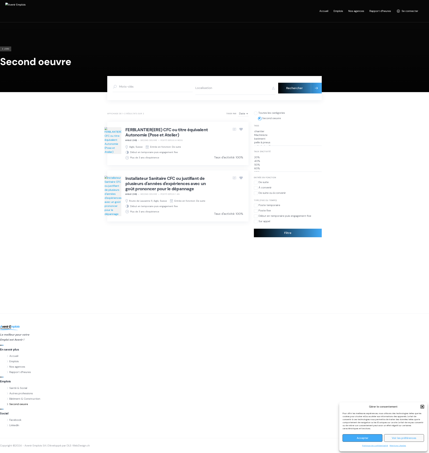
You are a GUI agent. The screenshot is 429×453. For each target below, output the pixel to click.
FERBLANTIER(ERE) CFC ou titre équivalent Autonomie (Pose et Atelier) (166, 132)
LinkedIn (14, 425)
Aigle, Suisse (136, 146)
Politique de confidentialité (375, 445)
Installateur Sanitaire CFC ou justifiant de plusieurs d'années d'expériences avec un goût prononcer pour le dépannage (165, 184)
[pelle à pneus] (288, 142)
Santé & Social (18, 388)
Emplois (338, 11)
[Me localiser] (272, 88)
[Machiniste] (288, 135)
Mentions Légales (398, 445)
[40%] (288, 161)
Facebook (15, 420)
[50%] (288, 165)
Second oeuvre (148, 140)
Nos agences (356, 11)
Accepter (362, 438)
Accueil (323, 11)
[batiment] (288, 139)
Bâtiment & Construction (24, 398)
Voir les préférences (404, 438)
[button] (422, 406)
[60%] (288, 168)
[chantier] (288, 131)
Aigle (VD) (131, 140)
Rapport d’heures (380, 11)
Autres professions (21, 393)
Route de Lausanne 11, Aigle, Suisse (148, 200)
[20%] (288, 157)
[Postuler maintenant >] (234, 129)
